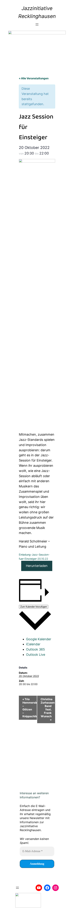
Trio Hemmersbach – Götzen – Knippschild (29, 707)
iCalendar (33, 644)
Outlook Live (35, 654)
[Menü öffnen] (37, 24)
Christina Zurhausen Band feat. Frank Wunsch (48, 709)
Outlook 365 (35, 649)
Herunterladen (37, 566)
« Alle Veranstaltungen (33, 78)
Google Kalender (38, 639)
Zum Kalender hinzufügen (33, 606)
